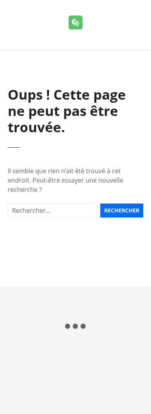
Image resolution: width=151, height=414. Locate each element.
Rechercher (121, 210)
